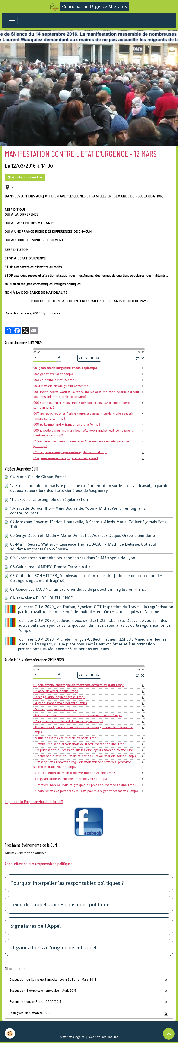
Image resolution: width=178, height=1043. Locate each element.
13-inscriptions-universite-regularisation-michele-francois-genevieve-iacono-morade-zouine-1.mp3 (83, 764)
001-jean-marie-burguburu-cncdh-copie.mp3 (65, 368)
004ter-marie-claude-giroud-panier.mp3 (61, 386)
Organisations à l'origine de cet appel (53, 948)
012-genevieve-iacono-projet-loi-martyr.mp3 (65, 458)
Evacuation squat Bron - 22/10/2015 (88, 1002)
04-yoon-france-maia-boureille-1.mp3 (60, 703)
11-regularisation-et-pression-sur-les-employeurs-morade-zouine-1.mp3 (84, 750)
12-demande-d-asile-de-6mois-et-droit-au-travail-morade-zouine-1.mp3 (84, 756)
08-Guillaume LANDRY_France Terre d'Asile (50, 566)
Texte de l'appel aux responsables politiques (61, 905)
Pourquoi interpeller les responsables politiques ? (67, 883)
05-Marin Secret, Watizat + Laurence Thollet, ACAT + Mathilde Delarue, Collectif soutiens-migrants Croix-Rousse (83, 547)
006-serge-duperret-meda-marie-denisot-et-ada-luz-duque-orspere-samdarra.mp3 (82, 405)
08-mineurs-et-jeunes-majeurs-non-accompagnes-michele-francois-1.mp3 (83, 729)
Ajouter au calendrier (26, 177)
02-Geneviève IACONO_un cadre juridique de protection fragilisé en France (78, 589)
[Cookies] (10, 1033)
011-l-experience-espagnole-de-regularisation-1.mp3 (70, 452)
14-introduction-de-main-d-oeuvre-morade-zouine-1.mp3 (74, 773)
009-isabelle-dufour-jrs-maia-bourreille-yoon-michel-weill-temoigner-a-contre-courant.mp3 (84, 432)
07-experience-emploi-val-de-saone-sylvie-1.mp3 (68, 721)
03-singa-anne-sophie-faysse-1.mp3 (59, 697)
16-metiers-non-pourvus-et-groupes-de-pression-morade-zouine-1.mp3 (84, 785)
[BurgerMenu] (12, 20)
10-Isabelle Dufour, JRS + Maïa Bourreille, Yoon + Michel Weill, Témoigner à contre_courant (78, 511)
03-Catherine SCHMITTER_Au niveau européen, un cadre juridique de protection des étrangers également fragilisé (86, 578)
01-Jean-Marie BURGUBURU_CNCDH (43, 598)
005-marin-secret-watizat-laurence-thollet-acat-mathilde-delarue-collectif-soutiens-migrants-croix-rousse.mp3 (86, 394)
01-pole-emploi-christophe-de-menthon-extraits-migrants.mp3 (78, 685)
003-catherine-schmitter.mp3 (54, 380)
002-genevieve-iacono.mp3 (53, 374)
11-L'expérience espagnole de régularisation (49, 499)
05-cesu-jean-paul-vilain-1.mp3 (55, 709)
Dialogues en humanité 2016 (88, 1013)
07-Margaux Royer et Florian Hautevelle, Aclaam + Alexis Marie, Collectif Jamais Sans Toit (88, 524)
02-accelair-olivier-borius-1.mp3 (55, 691)
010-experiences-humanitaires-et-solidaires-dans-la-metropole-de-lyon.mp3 (81, 443)
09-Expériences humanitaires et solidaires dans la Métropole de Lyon (72, 557)
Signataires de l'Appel (35, 926)
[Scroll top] (169, 1034)
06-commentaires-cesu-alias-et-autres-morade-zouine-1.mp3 (77, 715)
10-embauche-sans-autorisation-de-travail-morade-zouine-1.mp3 (79, 744)
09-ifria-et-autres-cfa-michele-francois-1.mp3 (65, 738)
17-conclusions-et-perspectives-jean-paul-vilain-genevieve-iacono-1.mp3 (85, 791)
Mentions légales (72, 1037)
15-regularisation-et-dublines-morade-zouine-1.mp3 (70, 779)
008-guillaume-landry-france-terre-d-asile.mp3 (66, 424)
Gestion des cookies (103, 1037)
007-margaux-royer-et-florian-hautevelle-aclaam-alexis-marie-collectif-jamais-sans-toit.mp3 (83, 415)
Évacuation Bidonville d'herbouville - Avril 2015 (88, 990)
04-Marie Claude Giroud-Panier (38, 476)
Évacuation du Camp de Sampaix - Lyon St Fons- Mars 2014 (88, 979)
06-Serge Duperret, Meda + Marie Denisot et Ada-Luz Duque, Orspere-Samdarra (82, 535)
